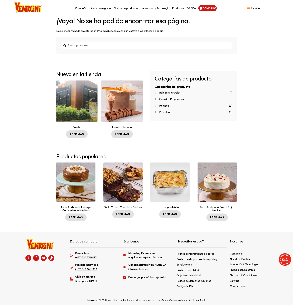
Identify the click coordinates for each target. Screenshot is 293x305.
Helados (164, 105)
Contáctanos (237, 286)
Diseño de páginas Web (170, 300)
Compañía (236, 253)
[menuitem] (253, 8)
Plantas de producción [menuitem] (126, 8)
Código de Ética (186, 286)
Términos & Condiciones (243, 275)
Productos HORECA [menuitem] (184, 8)
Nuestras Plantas (240, 259)
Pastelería (165, 112)
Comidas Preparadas (171, 99)
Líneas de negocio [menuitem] (100, 8)
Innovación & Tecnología (244, 264)
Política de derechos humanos (194, 280)
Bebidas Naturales (170, 92)
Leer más (77, 134)
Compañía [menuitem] (81, 8)
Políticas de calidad (188, 270)
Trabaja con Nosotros (242, 269)
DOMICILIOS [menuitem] (207, 8)
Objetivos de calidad (189, 275)
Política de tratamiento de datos (195, 253)
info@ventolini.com (139, 269)
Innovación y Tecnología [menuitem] (155, 8)
